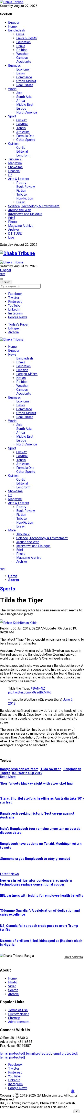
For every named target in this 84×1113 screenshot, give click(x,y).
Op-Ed (20, 148)
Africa (20, 101)
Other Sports (25, 140)
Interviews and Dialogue (25, 214)
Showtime (15, 167)
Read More (8, 777)
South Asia (24, 97)
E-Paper (14, 328)
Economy (23, 69)
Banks (20, 73)
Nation (21, 378)
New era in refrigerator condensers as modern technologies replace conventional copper (36, 882)
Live (11, 237)
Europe (21, 108)
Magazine (15, 163)
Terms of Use (18, 1010)
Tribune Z (15, 159)
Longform (23, 155)
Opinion (13, 144)
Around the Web (19, 210)
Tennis (21, 128)
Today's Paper (18, 324)
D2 (10, 175)
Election (22, 370)
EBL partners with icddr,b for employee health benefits (41, 895)
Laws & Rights (26, 38)
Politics (21, 50)
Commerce (24, 77)
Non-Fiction (24, 198)
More (12, 530)
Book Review (25, 187)
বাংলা (2, 274)
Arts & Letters (18, 179)
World (12, 89)
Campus (22, 58)
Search (13, 990)
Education (23, 42)
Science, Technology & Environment (34, 206)
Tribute (21, 194)
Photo (12, 222)
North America (26, 112)
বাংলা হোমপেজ (73, 956)
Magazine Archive (20, 226)
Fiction (21, 190)
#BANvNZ (38, 688)
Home (12, 26)
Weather (22, 54)
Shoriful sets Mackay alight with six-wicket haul (36, 783)
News (12, 354)
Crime (20, 34)
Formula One (25, 136)
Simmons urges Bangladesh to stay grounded (35, 859)
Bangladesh (16, 30)
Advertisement (19, 1022)
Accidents (23, 62)
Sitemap (14, 1018)
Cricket (21, 120)
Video (12, 986)
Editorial (22, 151)
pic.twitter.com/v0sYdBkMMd (29, 692)
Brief (11, 218)
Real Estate (24, 85)
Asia (19, 93)
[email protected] (12, 1053)
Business (14, 65)
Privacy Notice (18, 1014)
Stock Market (26, 81)
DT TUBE (15, 233)
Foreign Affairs (27, 374)
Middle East (24, 105)
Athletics (23, 132)
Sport (12, 116)
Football (22, 124)
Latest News (9, 874)
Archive (13, 230)
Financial (14, 171)
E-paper (13, 22)
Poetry (21, 183)
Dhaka (20, 46)
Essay (20, 202)
